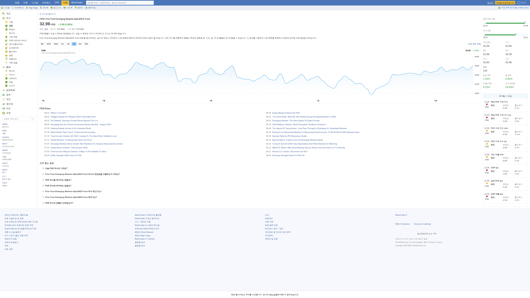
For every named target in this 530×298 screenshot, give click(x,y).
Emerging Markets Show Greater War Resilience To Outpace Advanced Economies (87, 144)
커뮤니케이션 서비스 (18, 40)
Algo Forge (33, 8)
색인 (8, 99)
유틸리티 (13, 59)
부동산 (12, 29)
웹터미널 (92, 8)
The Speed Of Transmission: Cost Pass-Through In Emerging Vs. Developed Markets (309, 128)
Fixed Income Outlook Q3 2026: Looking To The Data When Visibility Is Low (84, 136)
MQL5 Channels (402, 224)
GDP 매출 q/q (497, 194)
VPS (57, 2)
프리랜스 (46, 3)
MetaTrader (77, 2)
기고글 (7, 8)
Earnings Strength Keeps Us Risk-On (288, 155)
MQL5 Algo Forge (142, 235)
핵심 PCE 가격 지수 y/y (501, 115)
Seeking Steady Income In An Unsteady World (71, 128)
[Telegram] (401, 233)
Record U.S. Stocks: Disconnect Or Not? (290, 151)
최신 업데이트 (147, 218)
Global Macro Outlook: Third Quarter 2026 (69, 148)
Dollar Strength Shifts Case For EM (66, 155)
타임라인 (269, 218)
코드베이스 (19, 8)
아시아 (12, 86)
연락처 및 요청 (271, 239)
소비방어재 (14, 48)
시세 (65, 3)
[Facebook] (397, 233)
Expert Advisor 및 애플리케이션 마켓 (20, 229)
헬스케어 (13, 51)
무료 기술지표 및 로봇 (14, 218)
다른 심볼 (13, 63)
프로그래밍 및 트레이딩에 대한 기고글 (21, 222)
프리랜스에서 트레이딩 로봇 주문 (19, 225)
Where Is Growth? (59, 113)
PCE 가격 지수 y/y (499, 141)
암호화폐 (10, 90)
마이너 (12, 75)
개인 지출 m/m (497, 154)
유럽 (11, 82)
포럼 (17, 3)
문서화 (45, 8)
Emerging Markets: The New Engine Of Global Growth (296, 120)
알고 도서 (57, 8)
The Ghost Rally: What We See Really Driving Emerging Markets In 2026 (304, 117)
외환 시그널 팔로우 (13, 232)
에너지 (12, 33)
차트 (8, 108)
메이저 (12, 71)
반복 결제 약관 (271, 225)
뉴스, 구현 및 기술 (143, 222)
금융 (11, 26)
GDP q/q (494, 168)
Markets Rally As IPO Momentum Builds (289, 136)
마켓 (25, 3)
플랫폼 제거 (140, 246)
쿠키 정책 (273, 294)
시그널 (34, 3)
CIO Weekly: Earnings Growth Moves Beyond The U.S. (75, 120)
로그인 (490, 3)
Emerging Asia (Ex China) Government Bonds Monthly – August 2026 (81, 124)
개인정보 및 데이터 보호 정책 (277, 232)
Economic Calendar (422, 224)
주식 (8, 18)
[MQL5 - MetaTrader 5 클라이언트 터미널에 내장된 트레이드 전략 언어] (7, 2)
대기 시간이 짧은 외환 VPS (16, 235)
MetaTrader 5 (401, 215)
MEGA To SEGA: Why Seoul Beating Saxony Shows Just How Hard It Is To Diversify (308, 148)
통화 (8, 67)
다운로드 (145, 239)
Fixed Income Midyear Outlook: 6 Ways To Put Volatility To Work (78, 151)
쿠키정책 (269, 235)
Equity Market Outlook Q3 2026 (286, 113)
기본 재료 (13, 37)
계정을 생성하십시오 (505, 3)
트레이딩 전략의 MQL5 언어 (147, 229)
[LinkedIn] (414, 233)
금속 (8, 95)
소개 (267, 215)
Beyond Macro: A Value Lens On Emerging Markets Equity (297, 140)
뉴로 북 (69, 8)
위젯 (8, 113)
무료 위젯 (9, 249)
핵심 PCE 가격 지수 (499, 102)
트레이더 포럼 (11, 239)
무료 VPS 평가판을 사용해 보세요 (515, 8)
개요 (8, 13)
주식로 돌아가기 (49, 14)
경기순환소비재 (15, 44)
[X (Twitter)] (405, 233)
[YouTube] (410, 233)
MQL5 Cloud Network (144, 232)
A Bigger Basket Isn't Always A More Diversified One (73, 117)
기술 (11, 22)
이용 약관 (269, 222)
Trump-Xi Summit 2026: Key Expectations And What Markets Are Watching (304, 144)
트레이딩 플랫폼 (148, 215)
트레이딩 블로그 (12, 242)
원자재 (9, 104)
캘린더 (80, 8)
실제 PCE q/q (497, 181)
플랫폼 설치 (140, 242)
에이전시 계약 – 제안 (274, 229)
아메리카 (13, 78)
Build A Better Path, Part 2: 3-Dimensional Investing (73, 132)
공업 (11, 55)
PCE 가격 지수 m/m (499, 128)
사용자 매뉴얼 (147, 225)
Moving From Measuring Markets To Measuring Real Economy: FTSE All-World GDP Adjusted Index (315, 132)
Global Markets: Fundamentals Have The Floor (71, 140)
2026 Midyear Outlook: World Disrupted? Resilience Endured (298, 124)
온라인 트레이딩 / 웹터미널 (16, 215)
